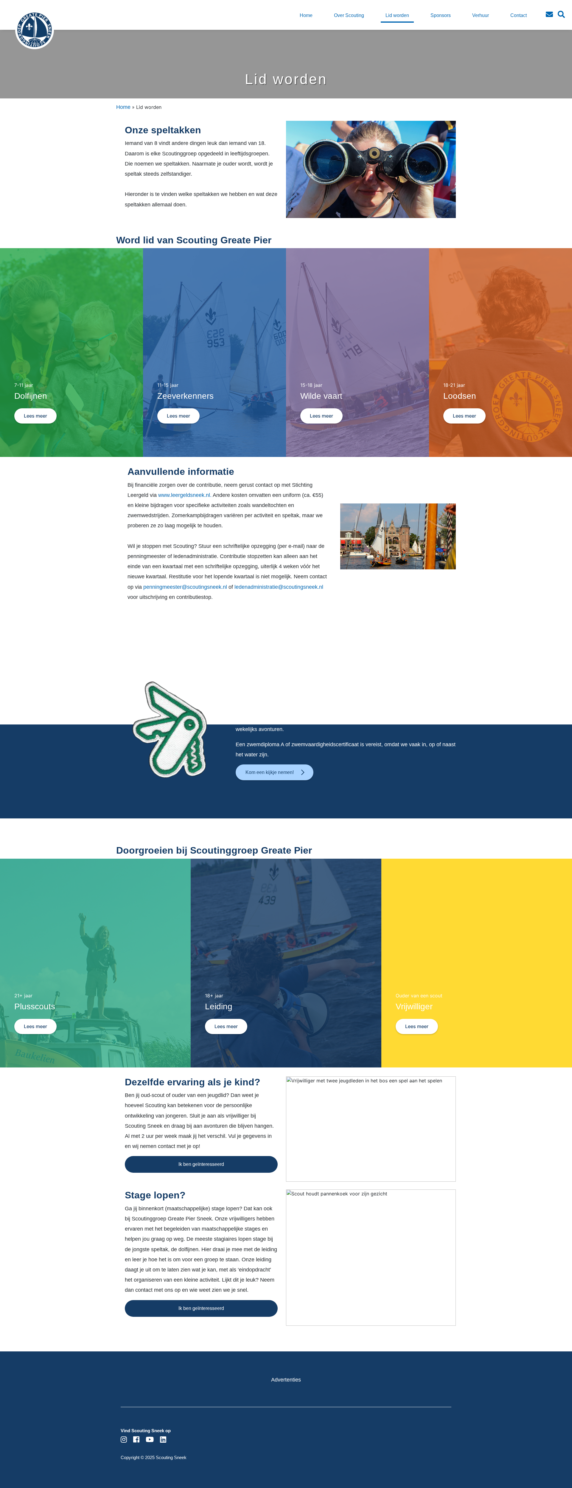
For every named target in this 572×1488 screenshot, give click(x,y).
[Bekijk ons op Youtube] (150, 1440)
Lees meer (35, 416)
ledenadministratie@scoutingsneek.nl (278, 587)
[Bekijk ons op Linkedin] (163, 1440)
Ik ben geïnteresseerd (201, 1164)
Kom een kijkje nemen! (269, 772)
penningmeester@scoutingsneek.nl (186, 587)
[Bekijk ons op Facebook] (136, 1440)
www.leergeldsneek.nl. (185, 495)
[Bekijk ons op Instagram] (124, 1440)
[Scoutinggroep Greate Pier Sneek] (24, 34)
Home (123, 107)
